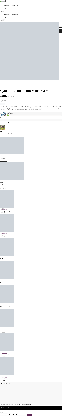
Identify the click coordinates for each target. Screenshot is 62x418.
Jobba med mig (6, 7)
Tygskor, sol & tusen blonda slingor (6, 354)
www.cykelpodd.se (6, 110)
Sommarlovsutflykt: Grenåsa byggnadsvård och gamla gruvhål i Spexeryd (13, 282)
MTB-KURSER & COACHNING (5, 407)
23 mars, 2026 (3, 380)
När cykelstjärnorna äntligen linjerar (7, 211)
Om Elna (3, 11)
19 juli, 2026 (3, 212)
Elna (2, 101)
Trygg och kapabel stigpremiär (6, 378)
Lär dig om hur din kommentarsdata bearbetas (24, 404)
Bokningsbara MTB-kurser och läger (9, 4)
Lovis (2, 155)
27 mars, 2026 (3, 356)
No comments (4, 100)
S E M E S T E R (2, 258)
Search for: (2, 412)
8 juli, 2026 (3, 236)
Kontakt (5, 8)
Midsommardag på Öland (5, 306)
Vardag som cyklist (4, 209)
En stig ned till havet (4, 235)
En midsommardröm (4, 330)
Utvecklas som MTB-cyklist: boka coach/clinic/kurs (11, 5)
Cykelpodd (3, 10)
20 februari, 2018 (4, 158)
